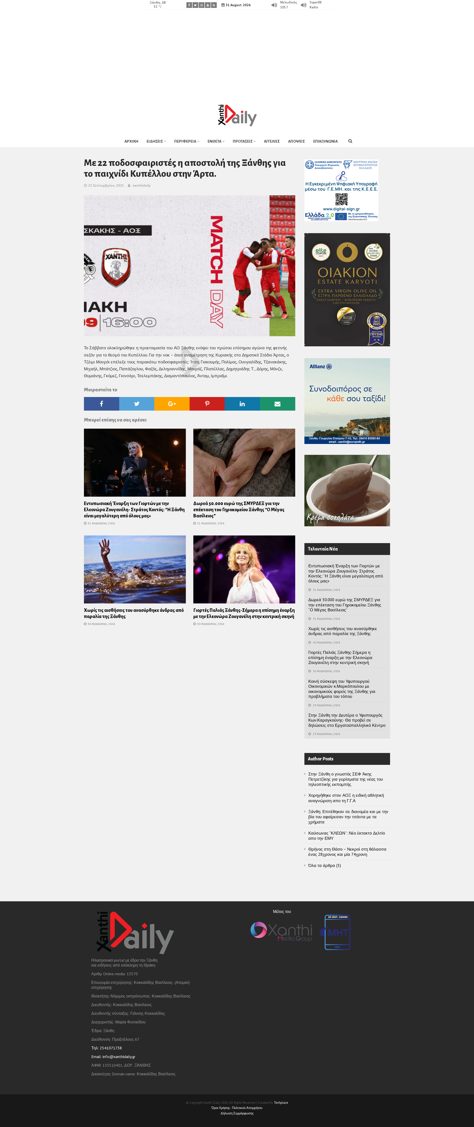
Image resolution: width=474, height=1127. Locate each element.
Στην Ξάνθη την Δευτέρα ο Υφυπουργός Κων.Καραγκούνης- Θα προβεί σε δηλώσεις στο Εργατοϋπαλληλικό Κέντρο (346, 720)
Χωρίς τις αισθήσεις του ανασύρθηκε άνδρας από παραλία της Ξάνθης (342, 631)
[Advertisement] (237, 53)
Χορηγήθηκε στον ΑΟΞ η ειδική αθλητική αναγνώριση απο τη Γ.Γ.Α (346, 798)
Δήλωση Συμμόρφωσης (237, 1113)
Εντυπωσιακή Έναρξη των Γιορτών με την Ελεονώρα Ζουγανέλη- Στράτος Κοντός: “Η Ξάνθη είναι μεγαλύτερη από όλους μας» (134, 509)
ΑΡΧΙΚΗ (131, 141)
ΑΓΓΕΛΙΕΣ (272, 141)
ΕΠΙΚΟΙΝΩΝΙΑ (325, 141)
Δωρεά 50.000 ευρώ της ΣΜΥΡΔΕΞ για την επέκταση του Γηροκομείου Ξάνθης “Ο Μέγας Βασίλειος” (238, 509)
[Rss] (214, 5)
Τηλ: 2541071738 (106, 1047)
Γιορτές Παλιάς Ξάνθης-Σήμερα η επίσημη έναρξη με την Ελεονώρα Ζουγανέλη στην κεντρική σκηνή (340, 657)
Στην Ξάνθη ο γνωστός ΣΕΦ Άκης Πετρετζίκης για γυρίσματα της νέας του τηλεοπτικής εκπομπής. (345, 779)
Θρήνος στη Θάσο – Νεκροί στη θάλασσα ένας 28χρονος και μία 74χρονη (347, 851)
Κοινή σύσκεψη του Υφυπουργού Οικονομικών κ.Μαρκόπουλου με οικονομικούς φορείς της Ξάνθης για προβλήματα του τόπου (341, 689)
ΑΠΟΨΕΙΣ (296, 141)
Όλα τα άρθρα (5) (324, 865)
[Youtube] (208, 5)
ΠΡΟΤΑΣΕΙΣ (243, 141)
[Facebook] (189, 5)
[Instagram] (201, 5)
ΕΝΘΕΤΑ (214, 141)
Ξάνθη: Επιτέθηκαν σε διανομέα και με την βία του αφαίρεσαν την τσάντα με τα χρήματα (348, 817)
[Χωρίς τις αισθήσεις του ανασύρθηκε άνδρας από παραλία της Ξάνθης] (135, 571)
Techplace (281, 1103)
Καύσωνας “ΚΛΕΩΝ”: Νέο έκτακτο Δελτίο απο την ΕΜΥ (346, 835)
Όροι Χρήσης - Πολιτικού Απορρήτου (237, 1108)
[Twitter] (195, 5)
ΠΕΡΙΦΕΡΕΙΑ (185, 141)
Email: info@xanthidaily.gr (113, 1056)
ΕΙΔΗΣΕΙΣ (155, 141)
